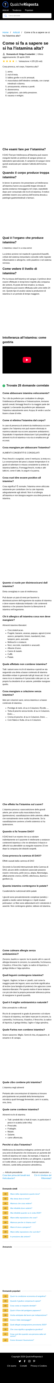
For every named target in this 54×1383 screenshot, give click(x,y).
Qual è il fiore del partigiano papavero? (25, 1310)
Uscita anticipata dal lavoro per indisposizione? (28, 1315)
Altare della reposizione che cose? (23, 1218)
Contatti (23, 1366)
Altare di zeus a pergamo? (20, 1227)
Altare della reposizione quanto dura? (25, 1194)
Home (6, 32)
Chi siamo (11, 1366)
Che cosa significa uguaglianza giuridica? (26, 1329)
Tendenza (16, 10)
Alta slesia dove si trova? (20, 1199)
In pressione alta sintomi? (20, 1237)
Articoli (6, 10)
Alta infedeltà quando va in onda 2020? (25, 1213)
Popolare (29, 10)
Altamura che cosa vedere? (21, 1203)
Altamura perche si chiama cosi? (23, 1222)
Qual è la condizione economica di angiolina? (28, 1296)
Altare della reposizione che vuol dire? (25, 1232)
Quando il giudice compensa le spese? (25, 1301)
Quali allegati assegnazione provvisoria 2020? (28, 1325)
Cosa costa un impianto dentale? (23, 1306)
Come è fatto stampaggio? (20, 1320)
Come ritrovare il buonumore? (22, 1340)
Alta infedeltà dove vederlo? (21, 1208)
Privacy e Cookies (39, 1366)
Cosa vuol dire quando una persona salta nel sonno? (28, 1335)
